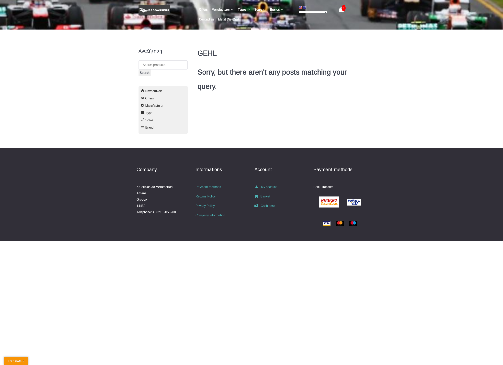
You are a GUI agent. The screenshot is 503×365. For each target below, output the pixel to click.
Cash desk (266, 206)
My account (268, 187)
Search (145, 72)
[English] (300, 7)
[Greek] (304, 7)
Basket (264, 196)
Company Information (210, 215)
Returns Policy (206, 196)
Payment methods (208, 187)
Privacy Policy (205, 206)
